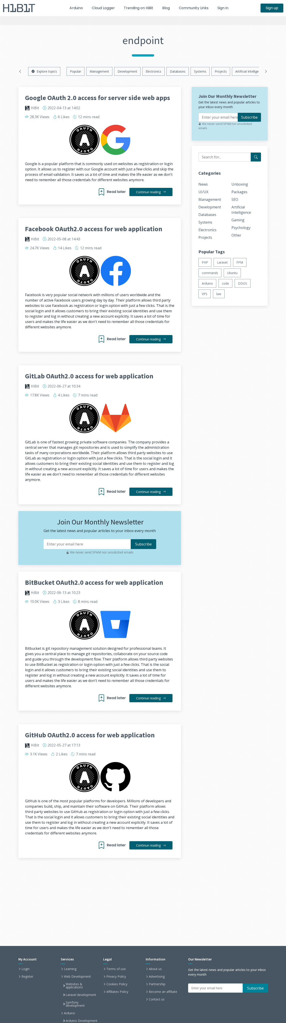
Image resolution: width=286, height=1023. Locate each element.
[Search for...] (256, 157)
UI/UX (203, 191)
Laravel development (81, 994)
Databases (177, 71)
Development (127, 71)
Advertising (157, 976)
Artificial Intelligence (249, 71)
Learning (70, 969)
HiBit (35, 108)
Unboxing (239, 184)
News (203, 184)
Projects (221, 71)
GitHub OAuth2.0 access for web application (90, 735)
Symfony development (75, 1004)
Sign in (222, 7)
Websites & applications (74, 986)
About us (155, 969)
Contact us (156, 999)
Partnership (157, 984)
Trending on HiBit (138, 7)
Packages (239, 191)
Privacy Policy (116, 976)
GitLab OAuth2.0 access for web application (89, 376)
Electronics (153, 71)
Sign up (272, 7)
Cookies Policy (116, 984)
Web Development (77, 976)
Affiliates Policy (117, 991)
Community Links (193, 7)
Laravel (222, 262)
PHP (205, 262)
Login (25, 969)
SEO (234, 199)
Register (27, 976)
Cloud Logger (103, 7)
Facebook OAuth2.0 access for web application (93, 228)
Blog (166, 7)
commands (210, 273)
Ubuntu (232, 273)
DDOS (242, 283)
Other (236, 235)
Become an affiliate (163, 991)
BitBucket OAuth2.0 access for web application (94, 582)
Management (99, 71)
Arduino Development (81, 1020)
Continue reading (149, 192)
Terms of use (116, 969)
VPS (204, 294)
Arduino (76, 7)
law (218, 294)
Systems (200, 71)
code (225, 283)
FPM (239, 262)
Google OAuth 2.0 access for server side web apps (97, 97)
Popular (75, 71)
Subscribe (249, 117)
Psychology (240, 227)
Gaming (237, 220)
